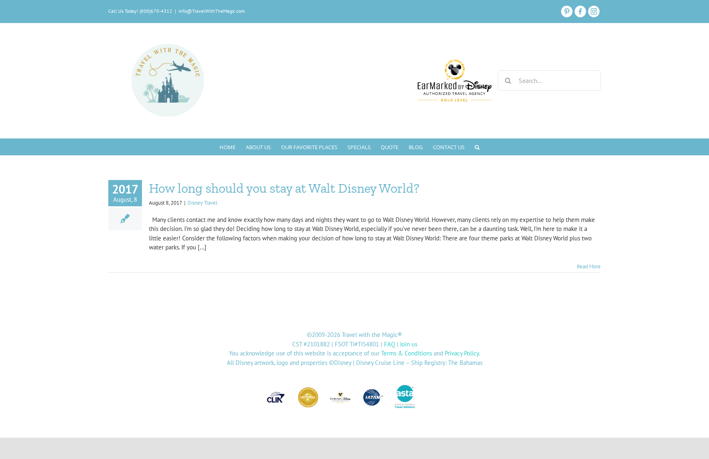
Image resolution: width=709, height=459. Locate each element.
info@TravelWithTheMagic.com (211, 11)
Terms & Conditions (406, 353)
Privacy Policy (462, 353)
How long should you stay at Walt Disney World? (284, 188)
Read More (589, 266)
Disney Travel (202, 202)
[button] (477, 146)
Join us (408, 344)
